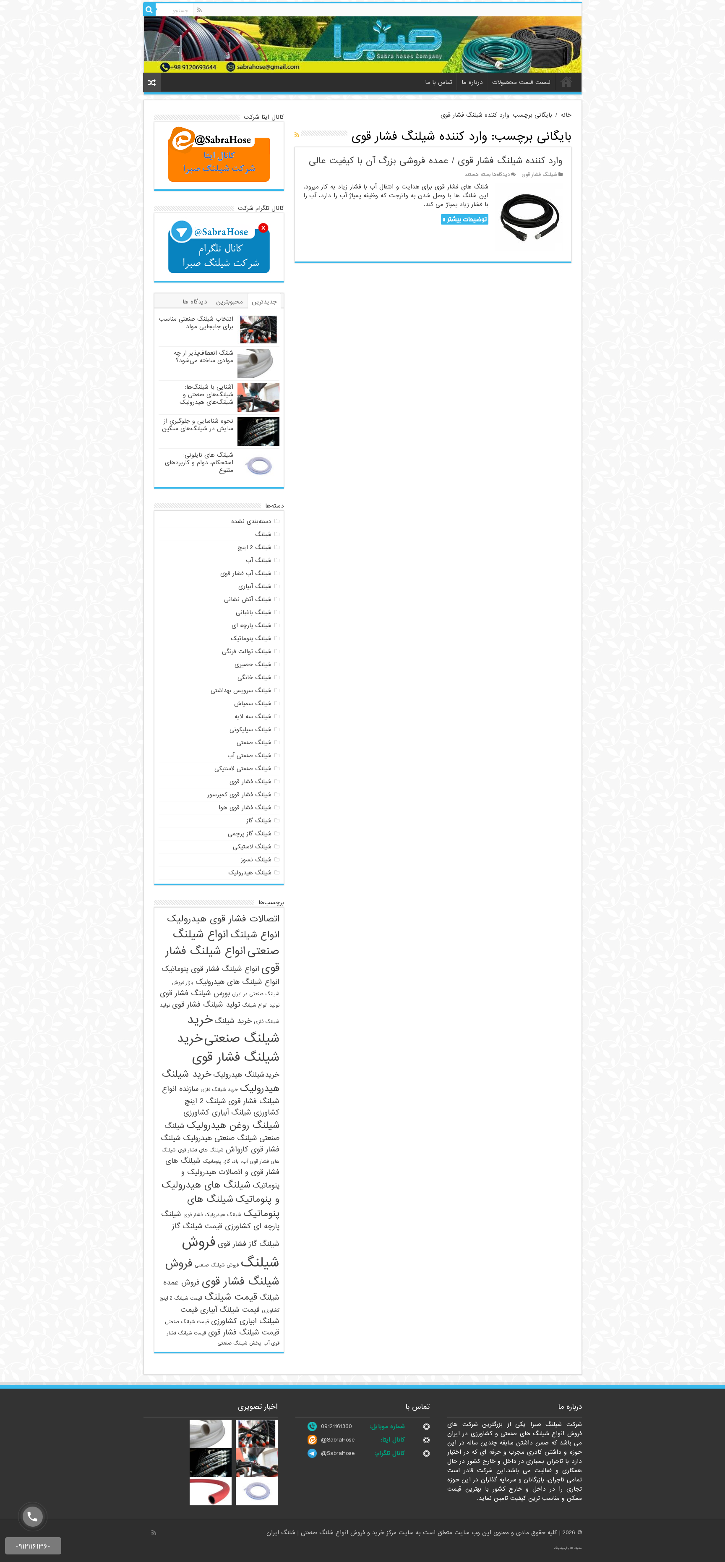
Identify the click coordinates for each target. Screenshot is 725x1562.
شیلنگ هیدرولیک (249, 872)
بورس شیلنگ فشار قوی (195, 993)
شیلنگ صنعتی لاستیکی (242, 768)
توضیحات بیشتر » (465, 219)
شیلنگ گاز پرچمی (249, 833)
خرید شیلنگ (233, 1021)
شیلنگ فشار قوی (539, 174)
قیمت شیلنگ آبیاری (230, 1310)
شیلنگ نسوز (256, 859)
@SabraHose (338, 1439)
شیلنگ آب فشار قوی (245, 573)
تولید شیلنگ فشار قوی (206, 1004)
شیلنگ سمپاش (252, 703)
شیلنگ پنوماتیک (251, 638)
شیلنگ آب (258, 560)
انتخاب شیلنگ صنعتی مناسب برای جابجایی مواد (196, 322)
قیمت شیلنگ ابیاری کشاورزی (229, 1315)
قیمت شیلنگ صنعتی (187, 1322)
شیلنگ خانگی (254, 677)
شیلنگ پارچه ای (251, 625)
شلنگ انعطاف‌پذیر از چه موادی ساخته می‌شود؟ (203, 356)
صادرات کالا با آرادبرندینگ (568, 1548)
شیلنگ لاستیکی (252, 846)
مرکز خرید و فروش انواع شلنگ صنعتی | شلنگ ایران (332, 1532)
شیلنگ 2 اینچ (254, 547)
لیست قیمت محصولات (521, 82)
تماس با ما (438, 82)
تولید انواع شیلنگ (260, 1005)
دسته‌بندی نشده (251, 521)
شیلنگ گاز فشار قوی (248, 1244)
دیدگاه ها (195, 301)
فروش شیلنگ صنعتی (217, 1265)
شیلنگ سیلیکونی (250, 729)
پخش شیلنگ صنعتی (239, 1343)
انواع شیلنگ (254, 935)
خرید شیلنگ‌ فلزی (219, 1090)
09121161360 (336, 1426)
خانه (566, 81)
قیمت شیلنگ (230, 1297)
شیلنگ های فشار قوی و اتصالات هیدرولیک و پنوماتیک (222, 1173)
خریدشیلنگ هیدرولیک (246, 1075)
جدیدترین (264, 301)
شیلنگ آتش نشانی (247, 599)
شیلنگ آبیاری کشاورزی (217, 1112)
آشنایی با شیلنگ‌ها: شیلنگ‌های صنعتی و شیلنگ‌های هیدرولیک (206, 394)
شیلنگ (263, 534)
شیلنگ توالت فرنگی (246, 651)
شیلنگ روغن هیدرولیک (233, 1125)
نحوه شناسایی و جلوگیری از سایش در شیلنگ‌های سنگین (197, 424)
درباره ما (472, 82)
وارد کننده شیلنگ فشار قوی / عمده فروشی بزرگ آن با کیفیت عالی (436, 161)
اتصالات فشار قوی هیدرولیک (223, 919)
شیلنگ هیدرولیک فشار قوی (212, 1215)
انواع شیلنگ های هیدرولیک (237, 982)
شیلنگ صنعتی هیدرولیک (220, 1138)
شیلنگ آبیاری (254, 586)
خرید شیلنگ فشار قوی (228, 1048)
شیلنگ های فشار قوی (201, 1150)
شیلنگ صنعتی (254, 742)
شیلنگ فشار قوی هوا (245, 807)
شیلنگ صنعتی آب (249, 755)
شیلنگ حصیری (253, 664)
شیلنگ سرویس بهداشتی (241, 690)
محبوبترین (229, 301)
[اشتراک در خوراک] (297, 135)
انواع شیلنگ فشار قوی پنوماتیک (210, 969)
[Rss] (199, 10)
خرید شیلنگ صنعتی (233, 1029)
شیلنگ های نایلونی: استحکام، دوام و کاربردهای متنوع (199, 462)
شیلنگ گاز (258, 820)
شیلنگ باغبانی (253, 612)
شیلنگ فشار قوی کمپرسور (239, 794)
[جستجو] (149, 9)
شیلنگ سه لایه (253, 716)
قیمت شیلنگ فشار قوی (243, 1332)
